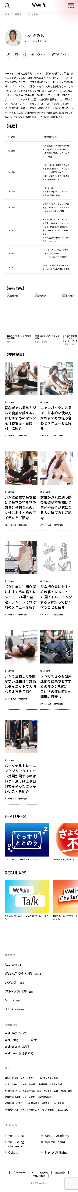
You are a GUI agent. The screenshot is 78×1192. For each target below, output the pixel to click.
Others (13, 1152)
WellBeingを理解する (19, 1053)
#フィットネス (10, 435)
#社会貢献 (59, 1103)
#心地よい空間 (51, 1090)
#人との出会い (11, 1084)
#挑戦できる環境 (12, 1096)
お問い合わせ (39, 1175)
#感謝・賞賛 (66, 1090)
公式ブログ (60, 54)
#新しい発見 (29, 1096)
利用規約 (44, 1172)
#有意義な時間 (44, 1096)
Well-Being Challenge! (16, 1144)
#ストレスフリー (29, 1077)
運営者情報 (60, 1172)
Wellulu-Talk (17, 1135)
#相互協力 (46, 1103)
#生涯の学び (33, 1103)
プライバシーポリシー (23, 1172)
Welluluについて (16, 1033)
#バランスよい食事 (49, 1077)
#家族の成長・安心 (32, 1090)
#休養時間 (42, 1084)
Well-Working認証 (17, 1046)
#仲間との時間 (28, 1084)
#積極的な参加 (11, 1109)
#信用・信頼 (56, 1084)
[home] (39, 5)
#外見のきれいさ (12, 1090)
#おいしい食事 (11, 1077)
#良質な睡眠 (48, 1109)
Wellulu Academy (56, 1135)
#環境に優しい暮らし (15, 1103)
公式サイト (40, 54)
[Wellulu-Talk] (27, 900)
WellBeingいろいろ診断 (21, 1040)
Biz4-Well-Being (55, 1152)
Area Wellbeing (55, 1142)
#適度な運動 (22, 435)
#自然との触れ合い (30, 1109)
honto (16, 341)
